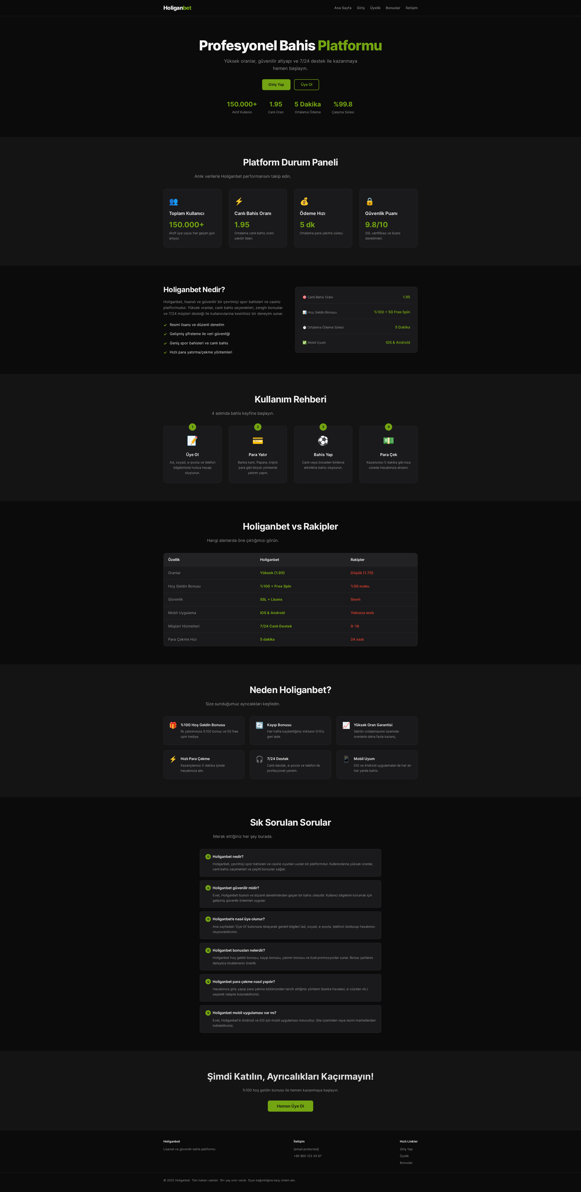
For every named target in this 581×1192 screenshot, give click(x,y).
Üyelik (375, 8)
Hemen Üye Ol (290, 1106)
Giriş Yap (276, 84)
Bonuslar (393, 8)
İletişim (412, 8)
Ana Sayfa (343, 8)
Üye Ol (306, 84)
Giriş (361, 8)
